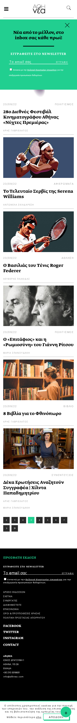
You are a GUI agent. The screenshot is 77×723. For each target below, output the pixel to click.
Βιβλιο (68, 406)
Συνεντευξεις (63, 475)
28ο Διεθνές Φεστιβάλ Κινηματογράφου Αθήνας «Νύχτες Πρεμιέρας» (31, 117)
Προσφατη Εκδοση (19, 557)
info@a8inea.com (13, 676)
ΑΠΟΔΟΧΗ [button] (56, 717)
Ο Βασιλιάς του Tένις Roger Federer (33, 268)
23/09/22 (10, 104)
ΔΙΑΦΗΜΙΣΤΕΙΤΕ (12, 604)
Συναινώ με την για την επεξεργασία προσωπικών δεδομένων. (37, 581)
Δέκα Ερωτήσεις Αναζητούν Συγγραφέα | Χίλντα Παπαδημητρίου (33, 487)
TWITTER (11, 632)
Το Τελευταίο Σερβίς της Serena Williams (38, 194)
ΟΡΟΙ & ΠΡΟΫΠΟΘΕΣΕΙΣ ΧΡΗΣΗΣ (21, 613)
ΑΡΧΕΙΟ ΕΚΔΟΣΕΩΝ (14, 591)
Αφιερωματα (64, 183)
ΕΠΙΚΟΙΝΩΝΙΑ (11, 609)
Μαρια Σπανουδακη (16, 352)
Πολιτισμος (64, 104)
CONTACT (11, 645)
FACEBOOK (12, 626)
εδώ (38, 717)
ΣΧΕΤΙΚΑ (8, 596)
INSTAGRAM (13, 638)
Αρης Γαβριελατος (15, 130)
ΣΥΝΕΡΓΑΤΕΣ (10, 600)
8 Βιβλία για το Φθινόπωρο (32, 413)
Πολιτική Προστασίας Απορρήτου (43, 579)
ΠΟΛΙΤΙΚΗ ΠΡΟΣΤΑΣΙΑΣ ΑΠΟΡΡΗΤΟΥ (24, 617)
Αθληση (68, 258)
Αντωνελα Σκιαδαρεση (18, 204)
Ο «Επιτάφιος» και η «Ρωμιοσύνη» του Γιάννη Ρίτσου (38, 342)
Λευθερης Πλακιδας (16, 278)
